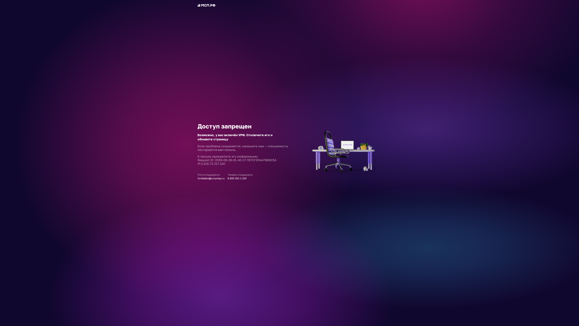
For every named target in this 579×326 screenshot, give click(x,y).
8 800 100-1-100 (237, 178)
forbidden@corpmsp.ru (211, 178)
